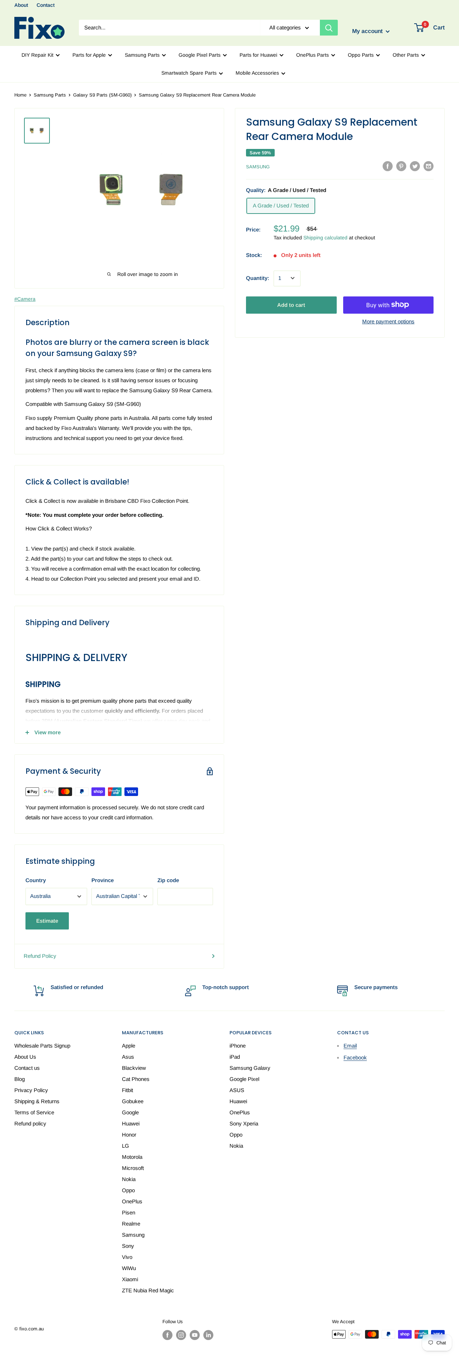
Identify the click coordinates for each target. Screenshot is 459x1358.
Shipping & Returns (37, 1101)
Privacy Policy (31, 1090)
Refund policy (30, 1123)
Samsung (258, 166)
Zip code (168, 880)
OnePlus (132, 1201)
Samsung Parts (142, 55)
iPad (235, 1057)
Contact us (27, 1068)
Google (130, 1112)
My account (368, 31)
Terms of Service (34, 1112)
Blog (19, 1079)
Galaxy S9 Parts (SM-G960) (102, 95)
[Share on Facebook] (388, 166)
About (21, 5)
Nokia (129, 1179)
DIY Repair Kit (37, 55)
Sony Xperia (244, 1123)
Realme (131, 1224)
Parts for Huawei (258, 55)
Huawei (130, 1123)
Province (102, 880)
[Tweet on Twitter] (415, 166)
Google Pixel (244, 1079)
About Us (25, 1057)
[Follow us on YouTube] (195, 1335)
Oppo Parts (361, 55)
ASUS (237, 1090)
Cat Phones (136, 1079)
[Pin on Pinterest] (401, 166)
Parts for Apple (89, 55)
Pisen (128, 1212)
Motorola (132, 1157)
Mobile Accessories (257, 73)
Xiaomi (130, 1279)
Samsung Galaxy (250, 1068)
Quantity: (257, 278)
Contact (46, 5)
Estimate (47, 921)
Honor (129, 1135)
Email (350, 1046)
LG (125, 1146)
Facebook (355, 1057)
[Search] (329, 28)
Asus (128, 1057)
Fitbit (127, 1090)
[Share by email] (428, 166)
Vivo (127, 1257)
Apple (128, 1046)
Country (35, 880)
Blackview (134, 1068)
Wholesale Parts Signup (42, 1046)
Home (20, 95)
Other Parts (406, 55)
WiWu (129, 1268)
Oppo (128, 1190)
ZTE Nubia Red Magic (148, 1290)
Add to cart (291, 304)
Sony (128, 1246)
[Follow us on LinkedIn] (208, 1335)
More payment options (388, 321)
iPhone (238, 1046)
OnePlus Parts (312, 55)
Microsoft (133, 1168)
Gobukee (132, 1101)
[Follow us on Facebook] (167, 1335)
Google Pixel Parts (200, 55)
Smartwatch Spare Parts (189, 73)
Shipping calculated (325, 237)
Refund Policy (40, 956)
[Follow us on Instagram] (181, 1335)
